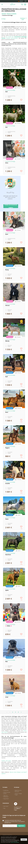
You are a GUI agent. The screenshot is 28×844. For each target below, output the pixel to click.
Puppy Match (6, 798)
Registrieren (21, 825)
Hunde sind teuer (6, 760)
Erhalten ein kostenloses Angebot (10, 206)
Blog (4, 808)
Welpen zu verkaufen (11, 13)
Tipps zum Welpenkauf (5, 796)
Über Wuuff (5, 806)
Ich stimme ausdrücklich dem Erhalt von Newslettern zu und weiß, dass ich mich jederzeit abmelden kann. (14, 821)
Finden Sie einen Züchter (6, 793)
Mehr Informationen (15, 842)
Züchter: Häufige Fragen (18, 794)
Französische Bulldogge (10, 90)
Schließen (24, 839)
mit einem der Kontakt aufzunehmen (14, 37)
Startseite (4, 13)
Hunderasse (5, 790)
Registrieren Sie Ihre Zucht (18, 791)
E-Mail (17, 808)
